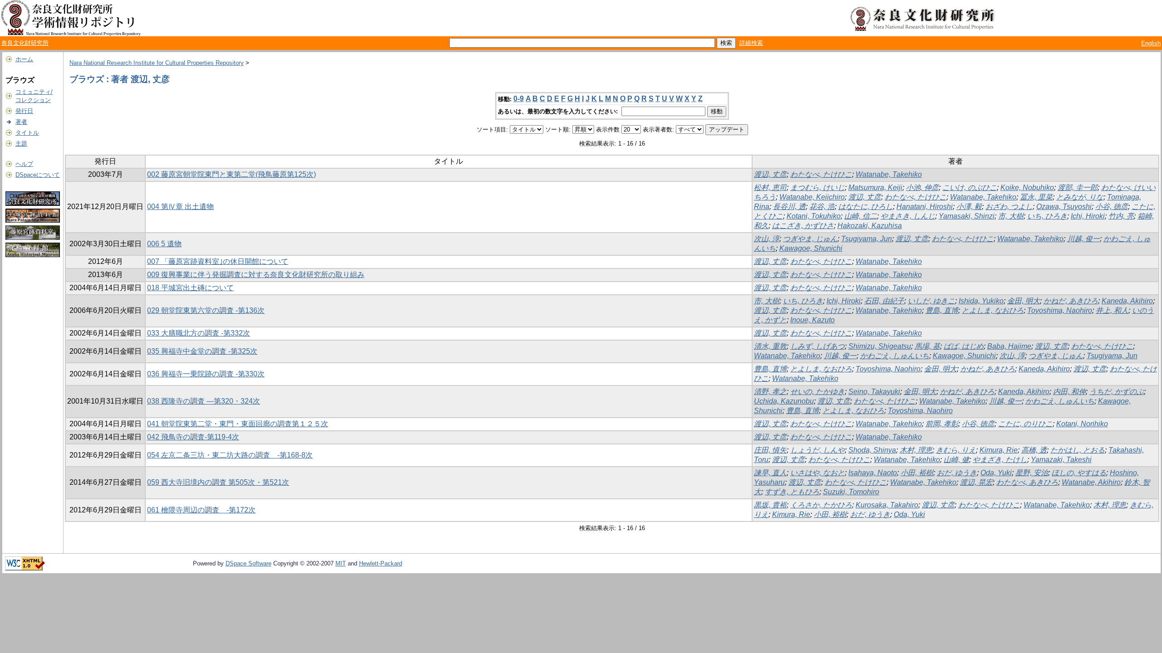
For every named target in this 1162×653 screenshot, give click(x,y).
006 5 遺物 (164, 244)
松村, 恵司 (770, 187)
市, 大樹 (1011, 216)
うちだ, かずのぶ (1116, 391)
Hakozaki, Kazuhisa (869, 225)
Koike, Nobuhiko (1027, 187)
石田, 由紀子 (884, 301)
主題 (21, 143)
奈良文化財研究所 (25, 42)
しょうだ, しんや (817, 450)
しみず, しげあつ (817, 346)
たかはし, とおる (1077, 450)
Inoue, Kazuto (812, 320)
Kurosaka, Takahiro (887, 505)
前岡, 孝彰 (942, 424)
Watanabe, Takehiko (889, 174)
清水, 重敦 (770, 346)
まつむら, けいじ (817, 187)
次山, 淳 (766, 239)
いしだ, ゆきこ (931, 301)
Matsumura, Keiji (875, 187)
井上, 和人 (1112, 310)
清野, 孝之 (770, 391)
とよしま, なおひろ (993, 310)
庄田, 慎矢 (770, 450)
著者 (21, 121)
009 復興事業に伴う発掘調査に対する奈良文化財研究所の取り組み (255, 274)
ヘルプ (24, 164)
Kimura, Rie (999, 450)
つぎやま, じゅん (810, 239)
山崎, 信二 (860, 216)
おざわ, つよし (1009, 206)
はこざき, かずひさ (803, 225)
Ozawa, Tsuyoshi (1064, 206)
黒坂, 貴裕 (770, 505)
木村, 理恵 (916, 450)
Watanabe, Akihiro (1091, 482)
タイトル (27, 132)
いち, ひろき (1047, 216)
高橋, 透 (1034, 450)
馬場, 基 (927, 346)
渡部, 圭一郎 (1078, 187)
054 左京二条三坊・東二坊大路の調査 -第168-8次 (230, 455)
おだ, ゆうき (957, 473)
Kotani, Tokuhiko (814, 216)
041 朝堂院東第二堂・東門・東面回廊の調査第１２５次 (237, 424)
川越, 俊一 (1083, 239)
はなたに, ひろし (865, 206)
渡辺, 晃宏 (976, 482)
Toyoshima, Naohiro (1059, 310)
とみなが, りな (1079, 197)
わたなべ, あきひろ (1027, 482)
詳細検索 (751, 42)
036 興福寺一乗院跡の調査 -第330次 (206, 374)
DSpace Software (248, 563)
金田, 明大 (1023, 301)
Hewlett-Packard (380, 563)
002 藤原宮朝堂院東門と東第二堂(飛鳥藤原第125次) (231, 174)
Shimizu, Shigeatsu (879, 346)
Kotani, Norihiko (1082, 424)
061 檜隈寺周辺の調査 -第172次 (201, 510)
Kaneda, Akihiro (1127, 301)
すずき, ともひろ (792, 492)
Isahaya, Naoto (872, 473)
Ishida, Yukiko (981, 301)
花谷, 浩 (822, 206)
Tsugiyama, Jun (866, 239)
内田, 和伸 (1069, 391)
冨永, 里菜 (1036, 197)
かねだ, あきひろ (1071, 301)
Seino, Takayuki (874, 391)
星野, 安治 (1031, 473)
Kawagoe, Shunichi (810, 248)
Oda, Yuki (996, 473)
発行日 (24, 110)
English (1151, 43)
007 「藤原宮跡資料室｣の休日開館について (217, 261)
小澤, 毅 (969, 206)
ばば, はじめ (964, 346)
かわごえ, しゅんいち (894, 356)
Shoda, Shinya (872, 450)
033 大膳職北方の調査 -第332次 (198, 333)
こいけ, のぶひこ (969, 187)
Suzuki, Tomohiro (851, 492)
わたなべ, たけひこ (821, 174)
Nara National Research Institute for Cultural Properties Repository (156, 62)
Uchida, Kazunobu (784, 401)
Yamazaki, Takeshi (1061, 459)
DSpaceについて (37, 174)
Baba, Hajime (1009, 346)
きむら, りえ (956, 450)
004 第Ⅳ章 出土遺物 (180, 206)
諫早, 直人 (770, 473)
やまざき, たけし (1000, 459)
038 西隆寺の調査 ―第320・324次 (203, 401)
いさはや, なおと (817, 473)
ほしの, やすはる (1079, 473)
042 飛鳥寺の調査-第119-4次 (193, 437)
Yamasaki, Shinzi (967, 216)
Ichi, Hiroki (1088, 216)
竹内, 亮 (1121, 216)
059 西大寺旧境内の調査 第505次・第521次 (218, 482)
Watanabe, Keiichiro (812, 197)
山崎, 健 (956, 459)
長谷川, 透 (789, 206)
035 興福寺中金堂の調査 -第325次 (202, 351)
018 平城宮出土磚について (190, 288)
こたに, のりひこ (1025, 424)
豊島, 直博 (942, 310)
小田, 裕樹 (917, 473)
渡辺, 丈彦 (770, 174)
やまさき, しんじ (908, 216)
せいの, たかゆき (817, 391)
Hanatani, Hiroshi (924, 206)
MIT (340, 563)
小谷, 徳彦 (1111, 206)
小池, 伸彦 (922, 187)
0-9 (518, 98)
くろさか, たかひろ (821, 505)
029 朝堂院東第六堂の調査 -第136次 (206, 310)
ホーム (24, 59)
